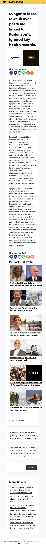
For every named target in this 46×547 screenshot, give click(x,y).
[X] (15, 73)
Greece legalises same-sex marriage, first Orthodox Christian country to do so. (21, 490)
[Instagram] (28, 73)
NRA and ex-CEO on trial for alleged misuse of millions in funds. (21, 499)
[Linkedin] (20, 73)
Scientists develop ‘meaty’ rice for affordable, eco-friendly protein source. (23, 516)
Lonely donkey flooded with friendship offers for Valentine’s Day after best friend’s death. (23, 525)
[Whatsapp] (24, 73)
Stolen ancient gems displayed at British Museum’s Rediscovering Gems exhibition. (23, 507)
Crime (21, 421)
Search (31, 468)
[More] (32, 73)
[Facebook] (11, 73)
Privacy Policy (23, 543)
